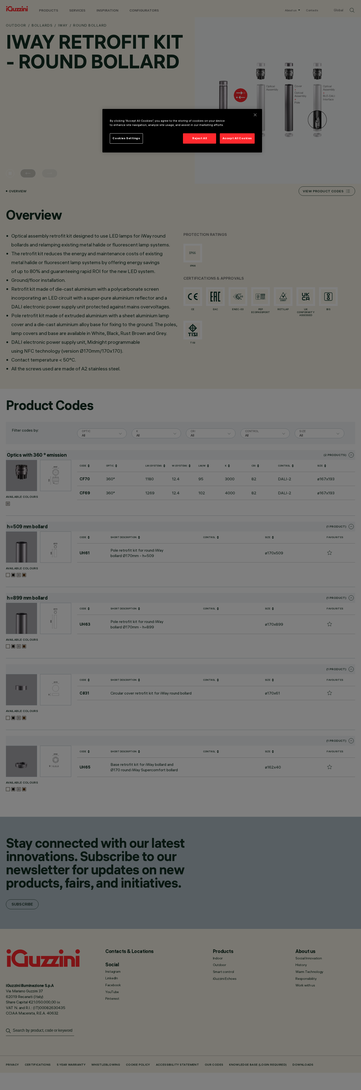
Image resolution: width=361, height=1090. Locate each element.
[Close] (255, 114)
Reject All (199, 138)
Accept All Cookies (237, 138)
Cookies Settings (126, 138)
